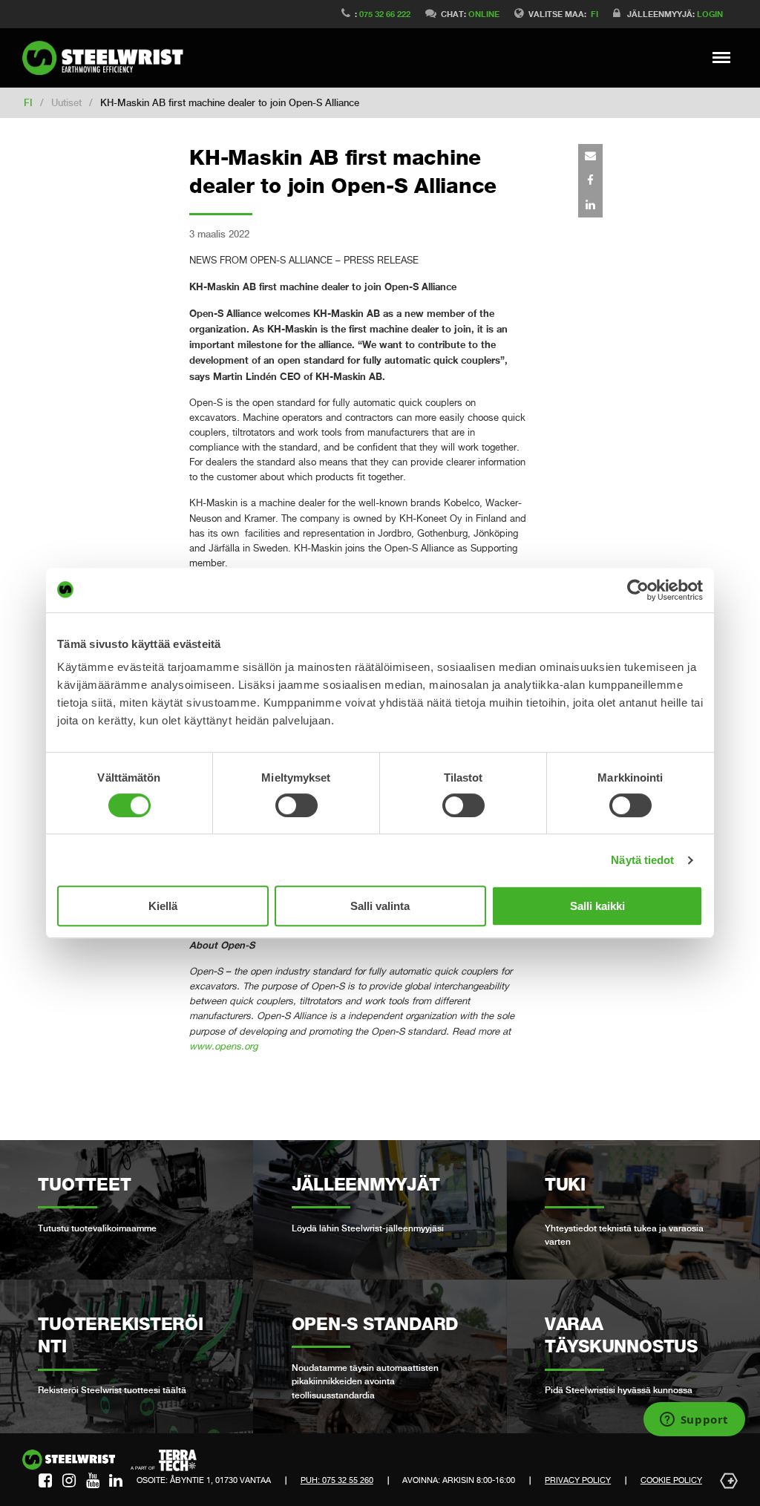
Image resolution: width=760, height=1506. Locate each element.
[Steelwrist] (107, 58)
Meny (722, 57)
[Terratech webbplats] (164, 1461)
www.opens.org (223, 1046)
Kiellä (162, 906)
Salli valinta (380, 906)
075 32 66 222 (384, 14)
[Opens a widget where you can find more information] (694, 1420)
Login (710, 14)
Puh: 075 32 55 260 (337, 1480)
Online (483, 14)
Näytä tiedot (642, 860)
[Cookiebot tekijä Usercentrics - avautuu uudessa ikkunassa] (638, 590)
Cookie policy (671, 1480)
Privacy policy (578, 1480)
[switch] (296, 805)
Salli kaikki (597, 906)
